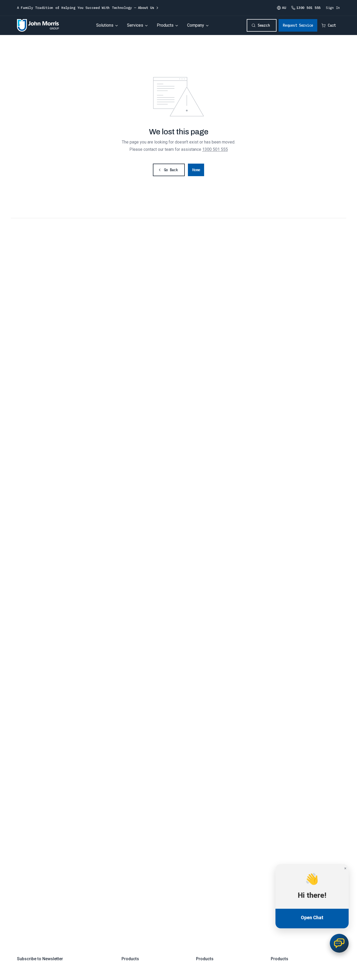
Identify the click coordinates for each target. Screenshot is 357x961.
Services (135, 25)
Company (195, 25)
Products (165, 25)
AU (284, 7)
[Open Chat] (339, 943)
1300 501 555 (215, 149)
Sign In (333, 7)
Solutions (104, 25)
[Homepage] (38, 25)
